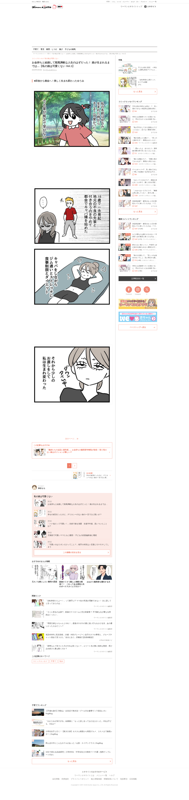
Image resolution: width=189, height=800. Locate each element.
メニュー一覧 (152, 1)
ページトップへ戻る (138, 327)
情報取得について (111, 779)
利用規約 (65, 779)
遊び (61, 49)
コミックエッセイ (40, 661)
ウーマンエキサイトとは (84, 775)
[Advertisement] (94, 28)
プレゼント (144, 1)
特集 (120, 60)
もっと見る (72, 761)
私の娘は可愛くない (51, 58)
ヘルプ (112, 775)
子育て (108, 1)
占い (137, 1)
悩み (61, 661)
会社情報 (56, 779)
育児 (42, 49)
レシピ (119, 1)
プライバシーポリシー (80, 779)
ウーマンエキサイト (50, 70)
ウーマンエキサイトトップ (131, 6)
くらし (114, 1)
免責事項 (123, 779)
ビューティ (126, 1)
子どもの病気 (70, 49)
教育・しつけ (51, 49)
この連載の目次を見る (72, 552)
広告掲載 (133, 779)
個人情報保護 (96, 779)
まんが (133, 1)
